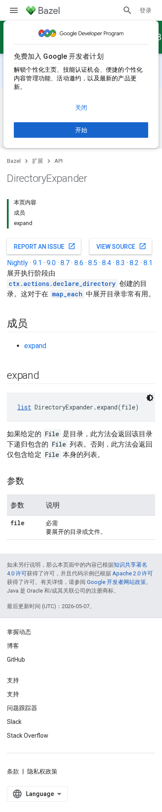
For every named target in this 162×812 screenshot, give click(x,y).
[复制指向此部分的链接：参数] (32, 481)
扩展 (37, 161)
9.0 (51, 263)
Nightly (17, 263)
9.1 (37, 263)
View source (121, 246)
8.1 (147, 263)
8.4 (106, 263)
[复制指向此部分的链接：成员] (36, 324)
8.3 (120, 263)
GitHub (16, 659)
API (58, 161)
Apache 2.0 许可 (132, 573)
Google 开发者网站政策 (116, 582)
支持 (13, 694)
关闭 (81, 107)
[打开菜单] (13, 10)
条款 (13, 771)
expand (35, 346)
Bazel (14, 161)
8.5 (92, 263)
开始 (81, 130)
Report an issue (45, 246)
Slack (14, 721)
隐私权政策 (42, 771)
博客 (13, 645)
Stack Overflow (27, 735)
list (24, 407)
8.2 (134, 263)
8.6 (78, 263)
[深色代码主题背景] (150, 398)
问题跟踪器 (22, 707)
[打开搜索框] (127, 10)
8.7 (65, 263)
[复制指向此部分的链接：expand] (48, 376)
